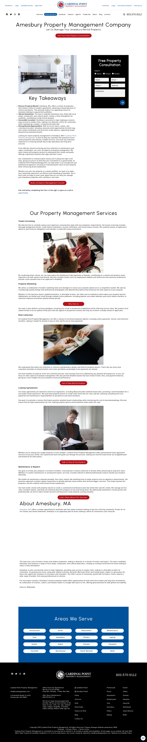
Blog (100, 14)
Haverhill (126, 703)
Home (77, 695)
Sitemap (61, 729)
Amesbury (110, 707)
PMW (115, 727)
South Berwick (128, 711)
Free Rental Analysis (124, 6)
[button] (12, 674)
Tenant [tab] (108, 74)
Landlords (62, 14)
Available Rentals (27, 6)
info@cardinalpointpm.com (20, 691)
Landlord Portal (82, 687)
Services (39, 14)
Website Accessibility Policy (122, 733)
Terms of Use (84, 729)
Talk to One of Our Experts (73, 462)
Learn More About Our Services (73, 497)
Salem (125, 691)
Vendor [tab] (117, 74)
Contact (107, 14)
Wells (125, 715)
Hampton (126, 699)
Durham (126, 695)
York (108, 703)
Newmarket (111, 695)
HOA (76, 703)
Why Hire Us (73, 304)
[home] (72, 5)
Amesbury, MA (25, 509)
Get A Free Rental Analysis (73, 383)
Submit (122, 102)
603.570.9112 (134, 14)
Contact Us (79, 719)
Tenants (71, 14)
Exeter (125, 687)
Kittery (109, 711)
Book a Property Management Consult (47, 183)
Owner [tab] (99, 74)
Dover (109, 691)
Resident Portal (82, 691)
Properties (87, 14)
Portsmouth (111, 687)
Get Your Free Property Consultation (74, 35)
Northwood (127, 707)
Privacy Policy (71, 729)
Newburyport (111, 699)
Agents (78, 14)
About (95, 14)
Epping (109, 715)
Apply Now (38, 6)
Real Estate (79, 707)
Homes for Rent (80, 711)
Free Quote (138, 6)
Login (17, 6)
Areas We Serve (50, 14)
